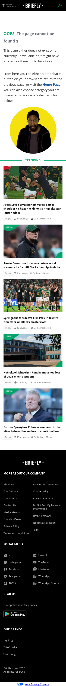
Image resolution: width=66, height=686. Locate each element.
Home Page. (52, 84)
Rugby (8, 219)
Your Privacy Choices (37, 684)
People (8, 382)
